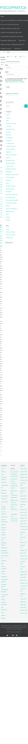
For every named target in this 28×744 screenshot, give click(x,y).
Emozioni (8, 157)
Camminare (9, 140)
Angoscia (8, 118)
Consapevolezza (10, 143)
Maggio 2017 (23, 550)
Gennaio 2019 (23, 501)
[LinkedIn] (22, 57)
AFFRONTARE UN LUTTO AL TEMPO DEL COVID (14, 483)
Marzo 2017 (23, 553)
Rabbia (7, 205)
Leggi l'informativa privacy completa (14, 81)
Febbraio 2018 (23, 526)
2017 (4, 52)
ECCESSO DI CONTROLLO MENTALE (14, 474)
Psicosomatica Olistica (11, 203)
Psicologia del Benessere (12, 194)
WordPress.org (9, 237)
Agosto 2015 (23, 599)
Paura (7, 183)
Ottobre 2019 (23, 488)
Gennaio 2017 (23, 558)
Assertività (8, 126)
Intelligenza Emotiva (11, 169)
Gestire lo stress (10, 166)
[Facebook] (10, 57)
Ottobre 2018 (23, 509)
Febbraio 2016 (23, 583)
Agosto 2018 (23, 512)
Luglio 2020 (23, 468)
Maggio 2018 (23, 518)
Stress (7, 214)
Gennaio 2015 (23, 613)
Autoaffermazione (10, 129)
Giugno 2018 (23, 515)
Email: (7, 72)
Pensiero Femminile (11, 186)
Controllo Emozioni (11, 146)
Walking (8, 220)
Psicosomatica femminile (12, 200)
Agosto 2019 (23, 496)
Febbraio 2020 (23, 477)
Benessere (8, 135)
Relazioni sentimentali (11, 208)
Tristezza (8, 217)
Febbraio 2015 (23, 610)
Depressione (9, 152)
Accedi (7, 229)
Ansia (7, 120)
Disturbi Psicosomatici (11, 154)
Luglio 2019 (23, 498)
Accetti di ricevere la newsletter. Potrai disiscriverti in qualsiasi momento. (16, 80)
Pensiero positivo (10, 188)
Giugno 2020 (23, 471)
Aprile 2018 (23, 521)
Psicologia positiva (10, 197)
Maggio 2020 (23, 474)
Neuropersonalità (10, 177)
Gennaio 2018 (23, 529)
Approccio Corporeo (11, 123)
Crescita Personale (10, 149)
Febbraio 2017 (23, 556)
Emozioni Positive (10, 160)
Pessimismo (9, 191)
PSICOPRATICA (13, 7)
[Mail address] (16, 57)
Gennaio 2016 (23, 586)
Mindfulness (9, 171)
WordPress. (19, 631)
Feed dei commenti (10, 234)
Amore (7, 115)
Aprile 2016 (23, 577)
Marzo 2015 (23, 607)
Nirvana (13, 631)
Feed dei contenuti (10, 232)
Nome (6, 65)
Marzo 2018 (23, 523)
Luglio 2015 (23, 601)
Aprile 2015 (23, 604)
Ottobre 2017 (23, 542)
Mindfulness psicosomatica (12, 174)
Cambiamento (9, 137)
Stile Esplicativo (10, 211)
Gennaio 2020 (23, 480)
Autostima (8, 132)
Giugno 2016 (23, 571)
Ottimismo (8, 180)
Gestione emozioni (10, 163)
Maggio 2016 (23, 574)
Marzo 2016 (23, 580)
